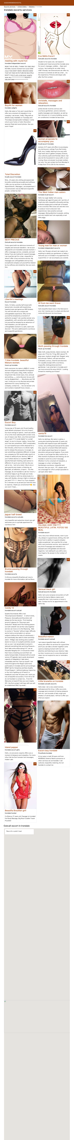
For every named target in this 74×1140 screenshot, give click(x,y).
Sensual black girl (46, 589)
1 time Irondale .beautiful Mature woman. (17, 361)
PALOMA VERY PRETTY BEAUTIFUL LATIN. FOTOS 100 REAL (53, 527)
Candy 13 (9, 608)
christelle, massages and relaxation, (50, 101)
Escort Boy (10, 422)
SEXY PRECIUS (12, 239)
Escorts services (9, 7)
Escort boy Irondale (47, 750)
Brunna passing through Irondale (16, 570)
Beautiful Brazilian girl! (15, 810)
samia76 (42, 433)
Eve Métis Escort (46, 56)
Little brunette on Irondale (50, 681)
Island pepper (11, 747)
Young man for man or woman (52, 245)
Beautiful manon (46, 636)
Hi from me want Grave (49, 303)
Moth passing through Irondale (53, 346)
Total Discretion (12, 174)
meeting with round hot (16, 61)
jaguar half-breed (13, 514)
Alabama (31, 7)
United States (22, 7)
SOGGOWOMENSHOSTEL (12, 3)
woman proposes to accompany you (47, 140)
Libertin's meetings (14, 299)
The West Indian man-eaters (51, 192)
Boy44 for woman (13, 105)
